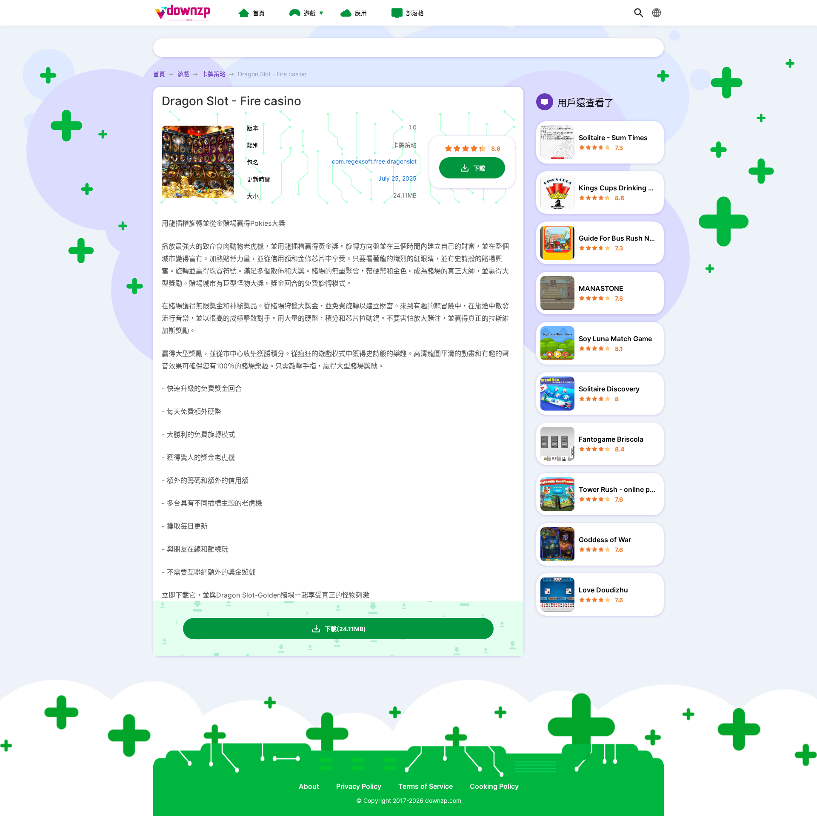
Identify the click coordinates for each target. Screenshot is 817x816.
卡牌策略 (214, 74)
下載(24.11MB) (345, 628)
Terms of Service (425, 786)
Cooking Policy (494, 786)
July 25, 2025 (397, 178)
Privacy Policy (358, 786)
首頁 (159, 74)
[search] (638, 13)
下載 (479, 168)
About (309, 786)
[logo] (185, 13)
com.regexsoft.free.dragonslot (374, 161)
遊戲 (183, 74)
